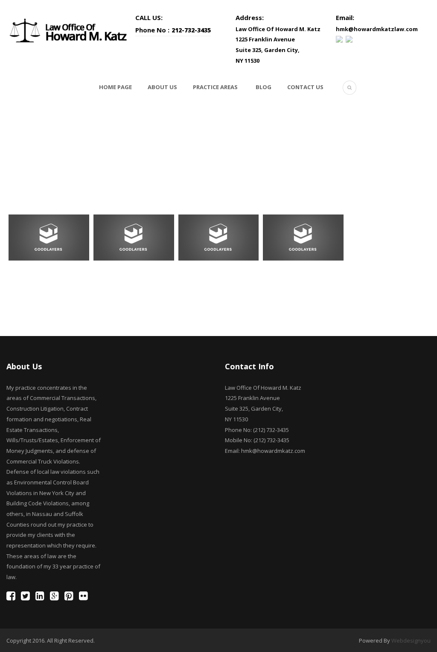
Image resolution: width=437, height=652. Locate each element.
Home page (115, 87)
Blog (263, 87)
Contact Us (305, 87)
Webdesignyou (411, 640)
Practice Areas (215, 87)
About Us (162, 87)
